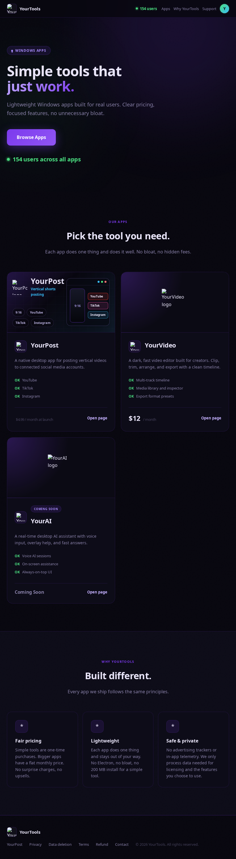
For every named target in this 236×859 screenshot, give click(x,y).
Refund (102, 844)
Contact (122, 844)
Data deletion (60, 844)
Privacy (35, 844)
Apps (165, 8)
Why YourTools (186, 8)
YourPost (14, 844)
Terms (84, 844)
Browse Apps (31, 137)
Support (209, 8)
